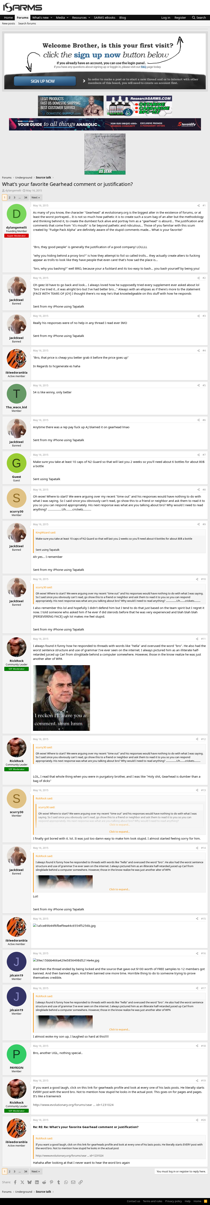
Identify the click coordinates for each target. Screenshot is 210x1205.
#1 (204, 205)
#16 (203, 953)
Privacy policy (173, 1201)
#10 (203, 579)
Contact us (133, 1201)
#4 (204, 350)
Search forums (27, 23)
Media (60, 17)
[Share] (198, 205)
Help (188, 1201)
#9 (204, 524)
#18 (203, 1046)
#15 (203, 918)
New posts (8, 23)
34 (25, 197)
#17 (203, 988)
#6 (204, 420)
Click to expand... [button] (119, 831)
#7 (204, 455)
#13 (203, 790)
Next (35, 197)
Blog (122, 17)
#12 (203, 739)
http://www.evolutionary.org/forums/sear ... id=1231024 (73, 1105)
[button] (51, 17)
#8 (204, 489)
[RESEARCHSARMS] (139, 106)
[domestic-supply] (71, 106)
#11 (203, 639)
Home (8, 17)
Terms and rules (152, 1201)
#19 (203, 1080)
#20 (203, 1120)
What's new (40, 17)
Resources (79, 17)
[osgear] (105, 153)
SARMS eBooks (104, 17)
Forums (22, 17)
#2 (204, 278)
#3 (204, 316)
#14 (203, 848)
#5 (204, 385)
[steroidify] (153, 124)
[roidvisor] (57, 124)
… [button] (20, 197)
